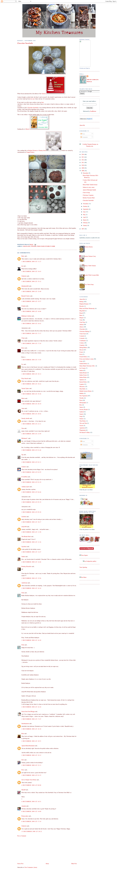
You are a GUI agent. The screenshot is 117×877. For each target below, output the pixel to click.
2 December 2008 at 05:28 (31, 512)
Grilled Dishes (83, 363)
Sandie (23, 556)
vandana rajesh (25, 486)
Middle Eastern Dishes (85, 391)
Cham (23, 338)
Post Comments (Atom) (31, 867)
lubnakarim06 (25, 286)
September (86, 209)
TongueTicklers (30, 152)
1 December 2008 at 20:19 (31, 404)
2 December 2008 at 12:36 (31, 542)
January (85, 225)
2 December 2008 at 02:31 (31, 462)
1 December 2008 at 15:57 (31, 301)
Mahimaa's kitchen (26, 316)
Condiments (83, 340)
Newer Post (20, 863)
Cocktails (82, 338)
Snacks (81, 414)
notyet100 (24, 526)
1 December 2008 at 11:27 (31, 261)
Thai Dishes (83, 421)
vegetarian (82, 428)
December (86, 173)
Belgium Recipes (84, 304)
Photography (83, 402)
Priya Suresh (24, 378)
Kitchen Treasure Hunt (89, 198)
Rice (81, 405)
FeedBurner (93, 111)
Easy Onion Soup (89, 284)
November (86, 203)
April (84, 217)
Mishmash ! (24, 438)
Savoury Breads (84, 409)
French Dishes (83, 356)
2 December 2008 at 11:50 (31, 532)
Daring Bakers (83, 347)
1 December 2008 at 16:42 (31, 323)
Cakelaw (23, 467)
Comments (85, 137)
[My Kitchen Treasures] (85, 66)
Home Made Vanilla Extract (90, 184)
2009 (83, 168)
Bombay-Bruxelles (26, 566)
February (85, 222)
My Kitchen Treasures (84, 39)
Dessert (81, 350)
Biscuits (82, 306)
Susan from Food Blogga (28, 711)
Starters (82, 418)
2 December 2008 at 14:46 (31, 562)
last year (32, 99)
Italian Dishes (83, 377)
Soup (81, 416)
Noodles (82, 398)
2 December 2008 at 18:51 (31, 741)
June (84, 212)
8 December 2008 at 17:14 (31, 821)
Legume (82, 384)
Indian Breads (83, 373)
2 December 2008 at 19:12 (31, 755)
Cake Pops (82, 322)
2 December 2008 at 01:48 (31, 450)
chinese (81, 327)
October (85, 206)
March (85, 220)
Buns (81, 315)
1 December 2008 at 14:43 (31, 271)
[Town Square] (84, 555)
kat (22, 266)
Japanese (82, 379)
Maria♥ (23, 790)
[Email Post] (35, 244)
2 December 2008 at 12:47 (31, 552)
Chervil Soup (86, 192)
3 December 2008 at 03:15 (31, 775)
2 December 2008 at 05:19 (31, 502)
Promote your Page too (85, 68)
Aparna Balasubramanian (28, 745)
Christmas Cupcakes (88, 195)
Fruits (81, 361)
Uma (22, 428)
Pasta (81, 400)
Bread (81, 313)
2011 (83, 162)
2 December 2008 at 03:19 (31, 482)
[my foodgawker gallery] (89, 561)
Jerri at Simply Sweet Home (28, 780)
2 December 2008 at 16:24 (31, 588)
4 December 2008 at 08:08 (31, 785)
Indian (81, 370)
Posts (83, 134)
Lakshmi (23, 516)
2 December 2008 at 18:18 (31, 729)
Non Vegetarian (84, 396)
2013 (83, 157)
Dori (22, 760)
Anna (22, 408)
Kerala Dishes (83, 382)
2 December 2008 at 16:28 (31, 640)
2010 (83, 165)
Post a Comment (21, 836)
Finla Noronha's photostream (88, 456)
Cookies (33, 246)
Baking (81, 301)
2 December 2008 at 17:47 (31, 719)
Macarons (82, 386)
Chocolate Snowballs (25, 43)
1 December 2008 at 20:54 (31, 414)
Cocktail (82, 336)
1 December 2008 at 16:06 (31, 311)
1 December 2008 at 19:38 (31, 394)
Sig (22, 454)
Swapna (23, 306)
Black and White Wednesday (87, 308)
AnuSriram (24, 583)
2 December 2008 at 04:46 (31, 492)
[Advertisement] (31, 849)
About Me (82, 125)
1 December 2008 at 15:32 (31, 281)
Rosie (22, 348)
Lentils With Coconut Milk (91, 275)
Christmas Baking (84, 331)
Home (47, 863)
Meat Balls (82, 389)
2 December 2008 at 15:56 (31, 578)
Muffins (82, 393)
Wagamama (83, 430)
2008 (83, 170)
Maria (23, 398)
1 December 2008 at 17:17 (31, 333)
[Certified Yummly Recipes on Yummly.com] (90, 146)
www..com (86, 452)
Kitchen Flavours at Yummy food (37, 150)
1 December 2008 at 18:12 (31, 374)
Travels (81, 425)
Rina (22, 733)
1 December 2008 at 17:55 (31, 360)
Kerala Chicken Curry (90, 256)
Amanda (23, 806)
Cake (81, 320)
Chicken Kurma (88, 247)
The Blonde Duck (26, 536)
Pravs (22, 770)
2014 (83, 154)
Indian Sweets (83, 375)
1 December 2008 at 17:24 (31, 343)
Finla (22, 593)
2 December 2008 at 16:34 (31, 707)
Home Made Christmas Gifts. (87, 366)
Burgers (82, 317)
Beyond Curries (25, 296)
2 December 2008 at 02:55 (31, 472)
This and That (83, 423)
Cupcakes (82, 345)
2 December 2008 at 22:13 (31, 765)
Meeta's (28, 129)
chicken (81, 324)
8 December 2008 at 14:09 (31, 811)
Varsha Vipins (25, 388)
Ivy (22, 364)
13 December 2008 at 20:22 (31, 831)
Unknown (23, 276)
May (84, 214)
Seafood (82, 412)
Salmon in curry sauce (88, 187)
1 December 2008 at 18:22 (31, 384)
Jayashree (24, 546)
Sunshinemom (25, 723)
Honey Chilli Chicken (90, 265)
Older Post (74, 863)
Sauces (81, 407)
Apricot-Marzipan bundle (89, 190)
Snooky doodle (25, 418)
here (43, 102)
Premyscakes (24, 816)
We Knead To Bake (85, 432)
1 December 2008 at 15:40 (31, 291)
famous (44, 93)
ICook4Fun (24, 477)
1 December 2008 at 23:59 (31, 434)
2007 (83, 229)
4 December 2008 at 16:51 (31, 801)
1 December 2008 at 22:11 (31, 424)
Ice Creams (82, 368)
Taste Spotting (83, 567)
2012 (83, 160)
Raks (22, 256)
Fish (81, 354)
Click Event (83, 334)
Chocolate (26, 246)
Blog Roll (82, 311)
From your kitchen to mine (46, 246)
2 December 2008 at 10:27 (31, 522)
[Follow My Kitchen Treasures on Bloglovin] (86, 119)
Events (81, 352)
